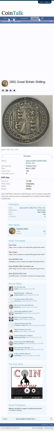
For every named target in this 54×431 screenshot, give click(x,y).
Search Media (6, 21)
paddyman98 (18, 295)
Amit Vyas (17, 301)
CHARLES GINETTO (21, 325)
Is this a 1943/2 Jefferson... (23, 354)
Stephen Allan (5, 149)
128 (44, 231)
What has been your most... (23, 329)
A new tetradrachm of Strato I (23, 335)
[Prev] (10, 90)
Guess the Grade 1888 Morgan (24, 341)
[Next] (14, 90)
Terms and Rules (37, 428)
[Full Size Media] (3, 90)
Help (51, 425)
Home (5, 18)
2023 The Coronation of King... (24, 317)
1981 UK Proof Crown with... (23, 323)
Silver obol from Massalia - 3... (23, 347)
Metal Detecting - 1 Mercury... (23, 293)
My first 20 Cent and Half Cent (23, 305)
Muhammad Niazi (19, 337)
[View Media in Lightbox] (6, 90)
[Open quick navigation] (51, 419)
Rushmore (17, 307)
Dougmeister (18, 313)
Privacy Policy (48, 428)
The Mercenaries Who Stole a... (24, 299)
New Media (17, 21)
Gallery (34, 18)
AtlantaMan (17, 355)
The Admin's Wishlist (15, 410)
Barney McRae (19, 343)
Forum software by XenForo (10, 428)
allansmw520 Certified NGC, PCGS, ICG (32, 208)
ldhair (16, 331)
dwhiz (16, 319)
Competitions (24, 18)
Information (27, 156)
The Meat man (18, 349)
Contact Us (44, 425)
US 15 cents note (19, 287)
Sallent (16, 289)
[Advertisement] (27, 52)
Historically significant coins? (23, 311)
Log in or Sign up (44, 2)
